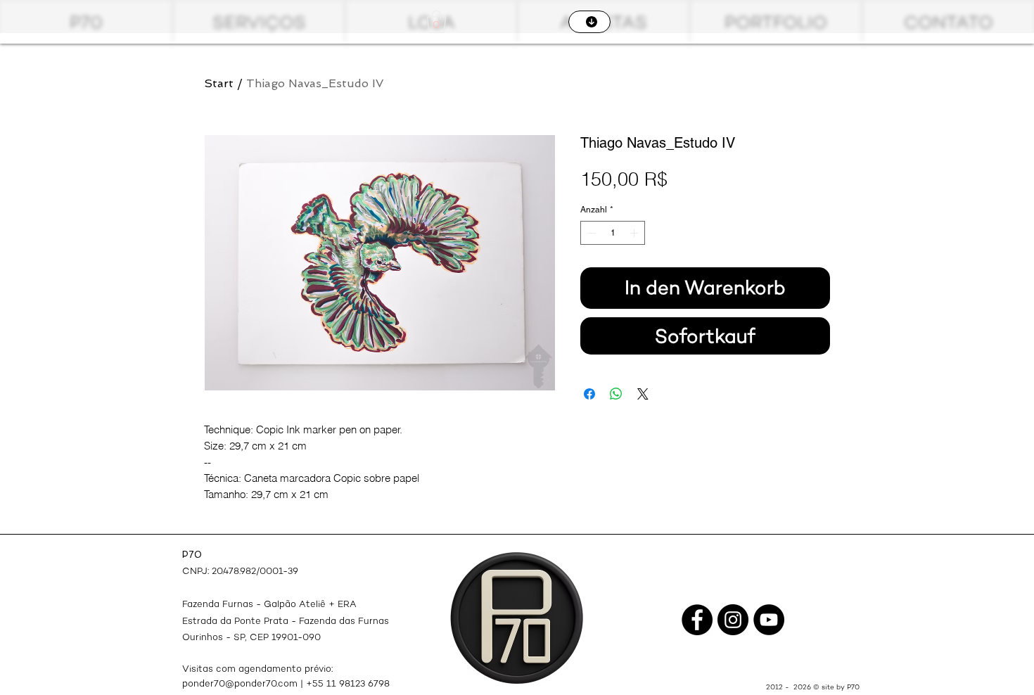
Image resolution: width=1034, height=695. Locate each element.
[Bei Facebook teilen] (589, 393)
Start (219, 83)
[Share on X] (642, 393)
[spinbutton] (612, 233)
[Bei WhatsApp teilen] (616, 393)
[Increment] (635, 233)
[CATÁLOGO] (589, 22)
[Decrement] (590, 233)
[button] (436, 22)
